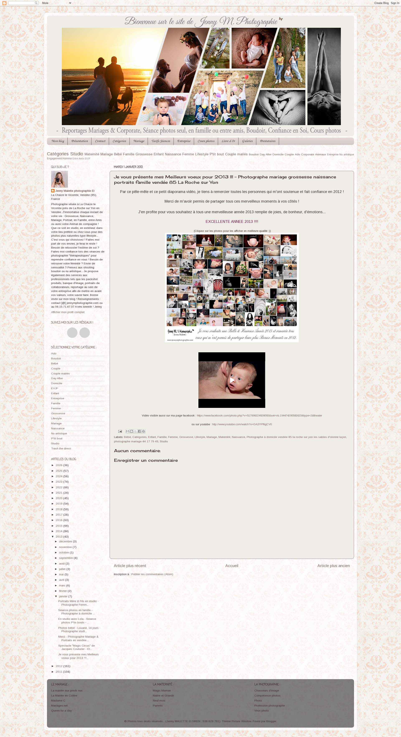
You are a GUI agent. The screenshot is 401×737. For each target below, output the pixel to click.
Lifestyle (201, 154)
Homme (67, 158)
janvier (63, 596)
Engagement (54, 158)
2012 (59, 666)
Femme (188, 154)
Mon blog (57, 141)
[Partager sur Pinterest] (143, 431)
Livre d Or (228, 141)
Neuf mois (159, 700)
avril (62, 579)
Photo (258, 700)
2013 (59, 536)
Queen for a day (61, 710)
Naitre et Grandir (163, 695)
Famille (128, 154)
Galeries (247, 141)
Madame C (58, 700)
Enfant (159, 154)
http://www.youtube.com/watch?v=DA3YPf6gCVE (242, 424)
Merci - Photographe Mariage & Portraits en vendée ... (78, 638)
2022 (59, 487)
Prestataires (267, 141)
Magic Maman (162, 690)
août (62, 563)
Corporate (307, 154)
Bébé (118, 154)
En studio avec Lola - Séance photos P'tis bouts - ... (77, 620)
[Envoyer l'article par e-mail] (120, 431)
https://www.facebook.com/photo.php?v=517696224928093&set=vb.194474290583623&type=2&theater (259, 415)
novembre (66, 547)
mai (62, 574)
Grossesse (144, 154)
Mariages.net (59, 705)
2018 (59, 509)
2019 (59, 503)
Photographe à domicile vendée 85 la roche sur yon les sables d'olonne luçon (296, 437)
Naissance (173, 154)
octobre (64, 552)
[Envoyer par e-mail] (128, 431)
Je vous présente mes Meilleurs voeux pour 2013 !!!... (78, 656)
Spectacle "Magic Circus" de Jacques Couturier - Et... (76, 647)
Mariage (138, 141)
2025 (59, 470)
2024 (59, 476)
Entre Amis (78, 158)
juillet (62, 569)
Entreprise (183, 141)
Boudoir (254, 154)
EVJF (87, 158)
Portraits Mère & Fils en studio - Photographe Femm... (78, 603)
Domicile (278, 154)
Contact (100, 141)
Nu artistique (346, 154)
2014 (59, 531)
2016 (59, 520)
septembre (66, 557)
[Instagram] (84, 332)
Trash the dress (61, 448)
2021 (59, 492)
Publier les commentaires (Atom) (152, 574)
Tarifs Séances (160, 141)
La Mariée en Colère (64, 695)
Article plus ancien (333, 565)
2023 (59, 481)
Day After (266, 154)
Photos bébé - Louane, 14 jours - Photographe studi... (79, 629)
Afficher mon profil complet (68, 312)
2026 (59, 465)
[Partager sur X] (135, 431)
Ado (297, 154)
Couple (289, 154)
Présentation (79, 141)
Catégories (119, 141)
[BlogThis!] (131, 431)
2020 (59, 498)
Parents (158, 705)
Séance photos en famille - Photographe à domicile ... (76, 612)
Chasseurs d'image (266, 690)
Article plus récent (130, 565)
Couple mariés (236, 154)
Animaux (320, 154)
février (63, 590)
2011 (59, 671)
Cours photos (206, 141)
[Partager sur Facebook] (139, 431)
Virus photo (261, 710)
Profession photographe (269, 705)
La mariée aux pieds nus (66, 690)
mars (62, 585)
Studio (76, 153)
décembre (66, 541)
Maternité (92, 154)
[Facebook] (72, 332)
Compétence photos (267, 695)
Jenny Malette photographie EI (74, 190)
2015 (59, 525)
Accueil (231, 565)
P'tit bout (217, 154)
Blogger (271, 721)
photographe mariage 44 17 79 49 (136, 441)
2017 (59, 514)
